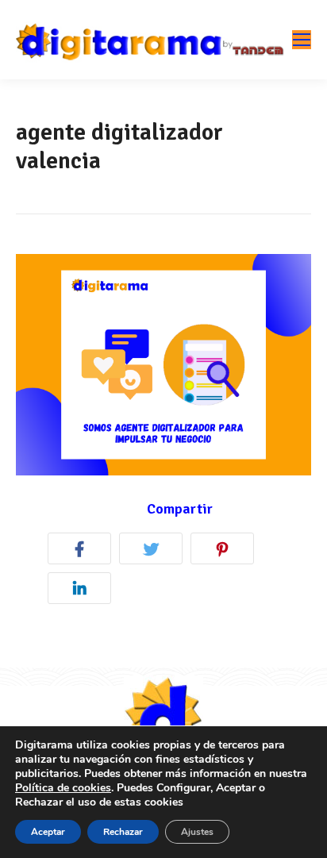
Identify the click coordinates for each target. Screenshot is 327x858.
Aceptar (48, 831)
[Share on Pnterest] (226, 551)
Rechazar (123, 831)
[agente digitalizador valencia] (163, 364)
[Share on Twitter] (154, 551)
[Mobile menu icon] (301, 39)
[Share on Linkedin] (83, 591)
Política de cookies (63, 787)
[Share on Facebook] (83, 551)
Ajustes (197, 831)
